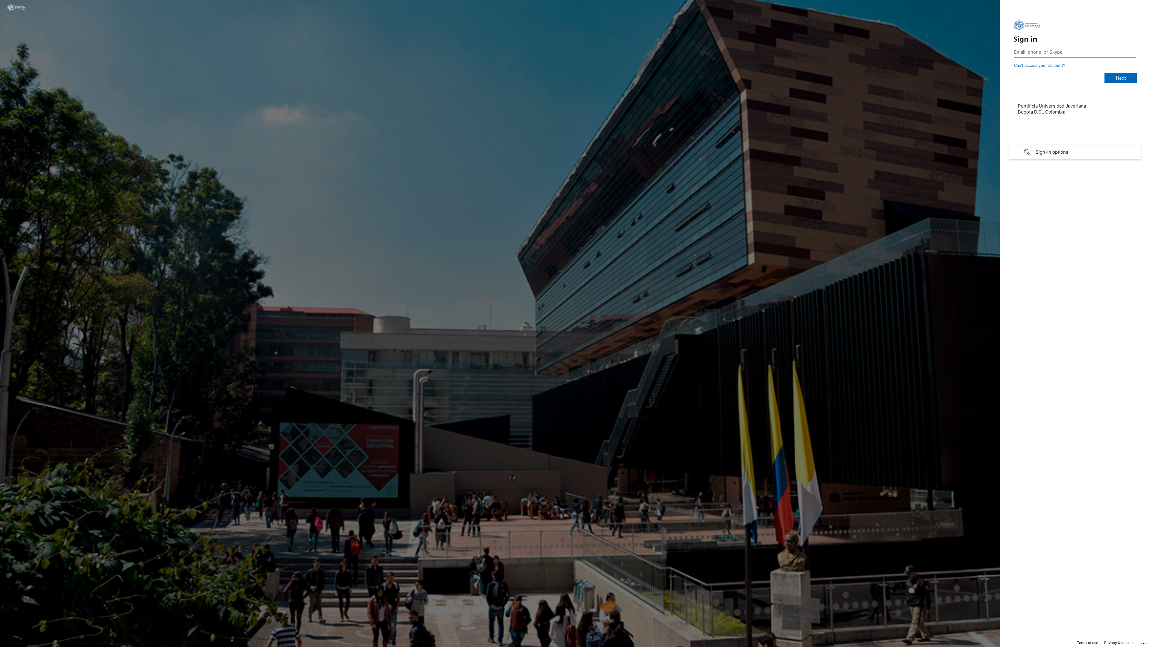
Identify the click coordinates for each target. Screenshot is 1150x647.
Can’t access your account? (1039, 65)
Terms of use (1087, 642)
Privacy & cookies (1119, 642)
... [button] (1144, 642)
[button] (1075, 152)
